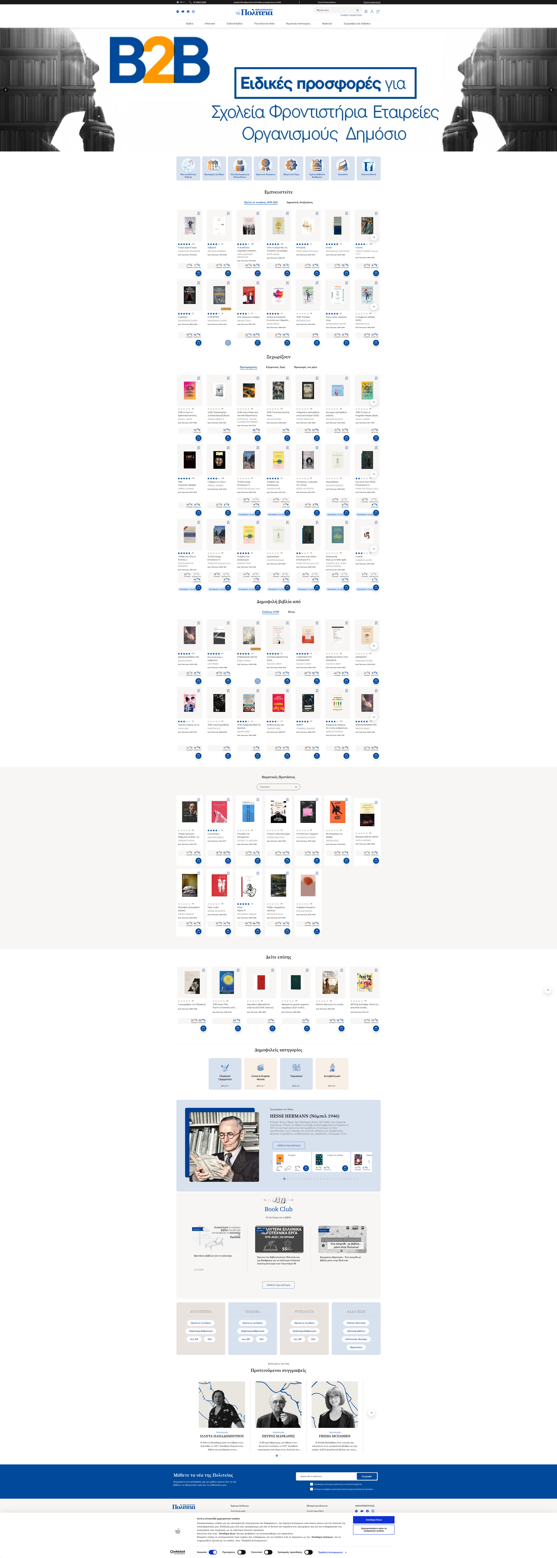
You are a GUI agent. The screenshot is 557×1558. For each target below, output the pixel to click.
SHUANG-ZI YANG (275, 914)
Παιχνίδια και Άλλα (264, 23)
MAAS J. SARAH (185, 419)
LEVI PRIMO (213, 664)
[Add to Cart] (198, 273)
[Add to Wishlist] (198, 213)
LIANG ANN (183, 728)
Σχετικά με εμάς (238, 1511)
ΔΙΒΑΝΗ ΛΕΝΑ (244, 320)
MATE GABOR (273, 254)
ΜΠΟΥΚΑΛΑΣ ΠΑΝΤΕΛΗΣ (337, 251)
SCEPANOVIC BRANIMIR (189, 251)
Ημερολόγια (356, 1347)
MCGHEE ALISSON (334, 419)
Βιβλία (189, 23)
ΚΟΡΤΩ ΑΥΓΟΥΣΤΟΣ (305, 488)
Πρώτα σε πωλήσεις (201, 1322)
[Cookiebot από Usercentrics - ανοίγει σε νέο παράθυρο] (177, 1552)
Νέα (210, 1339)
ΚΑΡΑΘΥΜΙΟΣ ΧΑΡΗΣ (187, 320)
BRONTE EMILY (185, 660)
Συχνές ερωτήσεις (315, 1511)
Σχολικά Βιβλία (235, 23)
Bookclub (327, 23)
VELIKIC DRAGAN (186, 914)
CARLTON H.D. (214, 728)
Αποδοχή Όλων (374, 1520)
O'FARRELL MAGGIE (305, 728)
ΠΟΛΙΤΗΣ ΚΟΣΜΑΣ (334, 485)
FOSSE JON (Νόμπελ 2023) (248, 488)
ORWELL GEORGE (186, 488)
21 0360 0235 (199, 2)
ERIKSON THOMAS (334, 731)
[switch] (241, 1552)
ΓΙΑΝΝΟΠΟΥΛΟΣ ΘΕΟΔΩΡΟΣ (185, 565)
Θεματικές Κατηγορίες (298, 23)
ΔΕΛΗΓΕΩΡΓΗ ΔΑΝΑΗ (336, 324)
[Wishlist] (366, 12)
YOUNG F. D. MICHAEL (247, 840)
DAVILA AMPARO (363, 840)
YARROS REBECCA (216, 419)
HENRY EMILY (243, 731)
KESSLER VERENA (216, 837)
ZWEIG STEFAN (244, 660)
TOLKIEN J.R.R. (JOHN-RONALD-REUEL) (336, 565)
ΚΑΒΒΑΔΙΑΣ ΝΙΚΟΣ (364, 660)
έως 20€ (194, 1339)
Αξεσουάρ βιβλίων (356, 1331)
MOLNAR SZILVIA (304, 911)
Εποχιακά (210, 23)
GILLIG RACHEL (274, 419)
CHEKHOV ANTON (364, 560)
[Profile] (372, 12)
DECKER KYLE (332, 840)
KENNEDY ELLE (303, 320)
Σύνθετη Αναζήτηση (351, 15)
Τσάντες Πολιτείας (356, 1322)
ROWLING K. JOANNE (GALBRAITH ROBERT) (247, 420)
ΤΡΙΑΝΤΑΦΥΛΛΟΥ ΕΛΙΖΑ (307, 251)
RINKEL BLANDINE (216, 911)
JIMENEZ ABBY (274, 728)
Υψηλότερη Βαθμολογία (201, 1331)
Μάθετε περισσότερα (289, 1145)
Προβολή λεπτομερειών (330, 1552)
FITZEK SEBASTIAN (305, 419)
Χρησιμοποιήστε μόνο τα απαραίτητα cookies (374, 1529)
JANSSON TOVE (273, 488)
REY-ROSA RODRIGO (217, 251)
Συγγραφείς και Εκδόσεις (357, 23)
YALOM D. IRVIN (274, 664)
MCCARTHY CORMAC (246, 914)
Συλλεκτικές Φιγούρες (356, 1339)
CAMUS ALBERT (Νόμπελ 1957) (367, 252)
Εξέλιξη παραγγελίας (372, 2)
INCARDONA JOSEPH (305, 837)
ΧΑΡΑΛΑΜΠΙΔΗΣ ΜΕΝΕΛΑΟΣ (245, 256)
